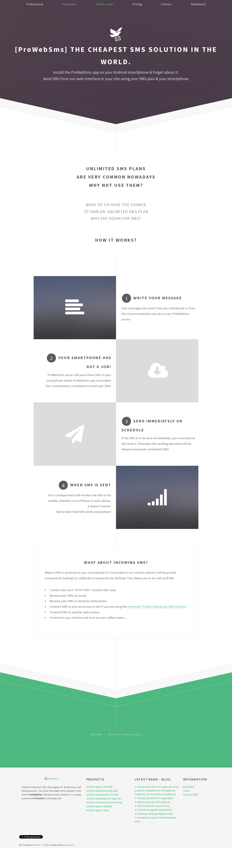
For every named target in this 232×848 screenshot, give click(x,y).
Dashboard (198, 4)
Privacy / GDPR (190, 794)
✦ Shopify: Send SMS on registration (154, 798)
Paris (71, 845)
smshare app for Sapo (97, 810)
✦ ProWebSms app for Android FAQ (153, 810)
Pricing (137, 4)
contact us (135, 734)
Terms (186, 790)
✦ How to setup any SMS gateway (152, 802)
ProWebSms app (85, 72)
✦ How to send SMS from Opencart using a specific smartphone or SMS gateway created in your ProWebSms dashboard (156, 791)
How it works (104, 4)
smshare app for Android (99, 787)
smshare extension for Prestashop (104, 802)
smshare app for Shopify (99, 806)
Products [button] (68, 4)
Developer (188, 787)
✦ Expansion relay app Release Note (154, 813)
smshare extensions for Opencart (104, 798)
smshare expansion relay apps (102, 790)
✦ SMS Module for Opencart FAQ (152, 806)
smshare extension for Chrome (102, 794)
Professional (34, 4)
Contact (166, 4)
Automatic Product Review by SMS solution (157, 607)
